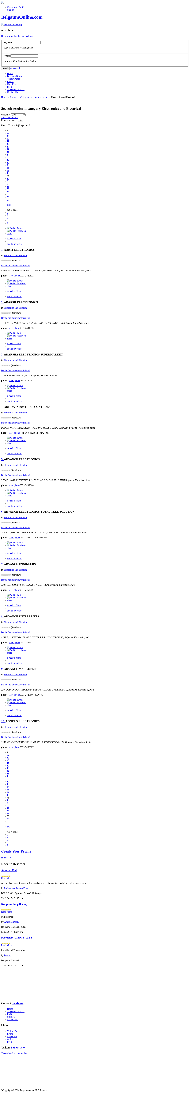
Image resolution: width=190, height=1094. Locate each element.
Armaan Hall (9, 870)
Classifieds (12, 84)
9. (2, 668)
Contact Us (12, 92)
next (9, 205)
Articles (10, 1039)
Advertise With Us (15, 89)
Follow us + (18, 1047)
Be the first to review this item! (15, 265)
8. (2, 616)
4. (2, 406)
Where (7, 56)
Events (10, 81)
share (9, 233)
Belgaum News (14, 76)
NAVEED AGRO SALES (16, 937)
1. (2, 249)
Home (10, 73)
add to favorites (14, 244)
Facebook (17, 1003)
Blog (9, 87)
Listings (13, 97)
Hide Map (6, 857)
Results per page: (9, 120)
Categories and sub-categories (34, 97)
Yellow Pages (13, 79)
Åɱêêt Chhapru (11, 922)
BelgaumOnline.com (22, 17)
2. (2, 302)
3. (2, 354)
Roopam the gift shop (14, 904)
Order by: (6, 114)
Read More (6, 878)
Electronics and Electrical (15, 255)
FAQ (9, 1014)
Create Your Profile (16, 7)
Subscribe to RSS (9, 117)
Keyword (8, 42)
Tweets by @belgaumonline (14, 1053)
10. (3, 721)
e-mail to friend (14, 238)
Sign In (10, 10)
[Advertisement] (16, 984)
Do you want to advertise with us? (17, 36)
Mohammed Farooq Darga (16, 888)
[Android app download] (2, 2)
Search (5, 68)
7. (2, 564)
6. (2, 511)
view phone (14, 275)
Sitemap (11, 1017)
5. (2, 459)
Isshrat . (7, 955)
